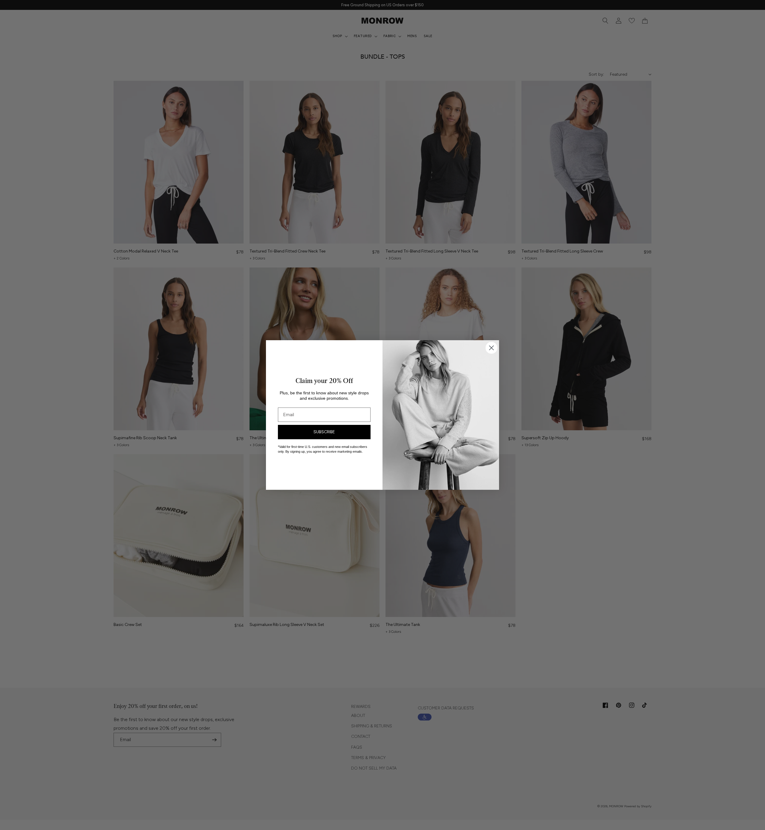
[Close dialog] (491, 348)
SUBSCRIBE (324, 431)
